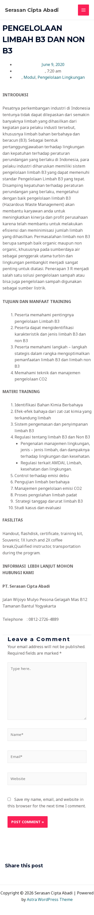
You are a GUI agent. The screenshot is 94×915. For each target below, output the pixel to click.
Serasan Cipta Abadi (32, 10)
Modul (30, 77)
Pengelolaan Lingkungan (61, 77)
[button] (6, 876)
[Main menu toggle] (83, 10)
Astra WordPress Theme (50, 899)
